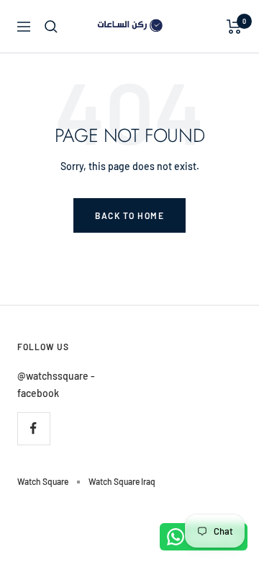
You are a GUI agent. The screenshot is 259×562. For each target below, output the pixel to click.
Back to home (129, 215)
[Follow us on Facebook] (33, 428)
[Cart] (234, 26)
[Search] (51, 26)
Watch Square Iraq (121, 481)
